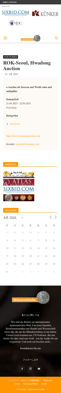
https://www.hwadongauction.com (23, 135)
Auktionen (10, 56)
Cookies (17, 383)
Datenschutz (48, 380)
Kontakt (44, 383)
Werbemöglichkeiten (30, 383)
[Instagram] (30, 369)
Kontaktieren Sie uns (30, 348)
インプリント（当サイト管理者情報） (25, 380)
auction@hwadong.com (27, 144)
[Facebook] (22, 369)
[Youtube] (39, 369)
